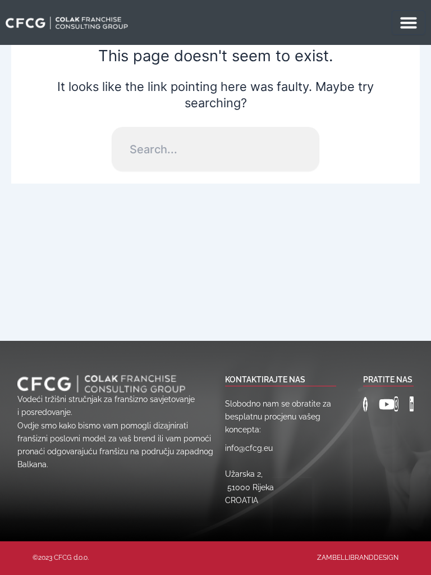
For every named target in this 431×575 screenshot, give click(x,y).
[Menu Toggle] (408, 22)
